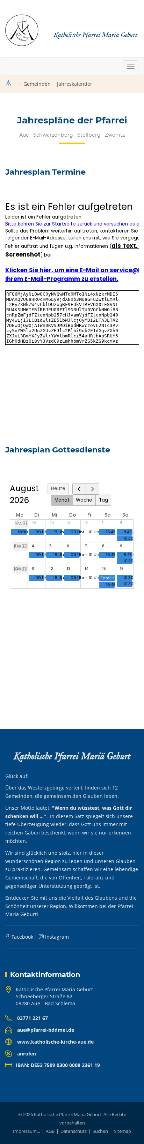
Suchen (100, 1131)
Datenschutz (73, 1131)
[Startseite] (8, 84)
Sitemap (122, 1131)
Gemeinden (37, 84)
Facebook (21, 936)
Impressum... (26, 1131)
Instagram (56, 936)
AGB (50, 1131)
